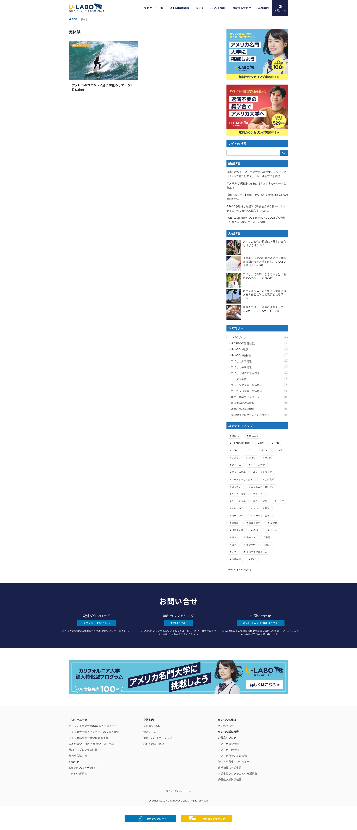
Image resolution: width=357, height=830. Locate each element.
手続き (273, 530)
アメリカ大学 (258, 465)
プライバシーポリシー (178, 791)
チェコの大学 (239, 501)
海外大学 (251, 537)
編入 (268, 544)
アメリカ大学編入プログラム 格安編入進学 (94, 731)
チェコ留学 (261, 501)
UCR (280, 450)
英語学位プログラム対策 (83, 749)
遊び (253, 559)
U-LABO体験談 (259, 349)
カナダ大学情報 (259, 379)
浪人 (234, 537)
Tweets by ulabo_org (238, 569)
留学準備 (251, 544)
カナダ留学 (268, 479)
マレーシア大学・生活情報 (259, 385)
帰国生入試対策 (78, 755)
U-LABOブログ (258, 337)
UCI (249, 450)
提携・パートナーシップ (157, 737)
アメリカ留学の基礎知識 (259, 373)
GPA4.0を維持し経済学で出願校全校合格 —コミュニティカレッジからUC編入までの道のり (257, 208)
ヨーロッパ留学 (261, 515)
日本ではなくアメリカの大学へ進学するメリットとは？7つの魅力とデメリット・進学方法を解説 (256, 174)
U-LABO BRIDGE (241, 443)
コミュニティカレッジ (262, 486)
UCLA (264, 450)
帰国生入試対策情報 (259, 402)
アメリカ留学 (239, 472)
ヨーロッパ (237, 515)
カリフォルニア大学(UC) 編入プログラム (93, 725)
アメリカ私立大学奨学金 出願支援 (89, 737)
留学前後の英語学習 (259, 408)
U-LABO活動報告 (259, 355)
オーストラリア (264, 472)
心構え (256, 530)
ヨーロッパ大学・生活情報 (259, 391)
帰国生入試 (237, 530)
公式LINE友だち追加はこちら (261, 622)
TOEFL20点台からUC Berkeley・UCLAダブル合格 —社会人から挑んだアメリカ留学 (256, 219)
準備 (268, 537)
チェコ (259, 494)
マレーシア (237, 508)
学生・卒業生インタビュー (259, 397)
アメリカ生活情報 (259, 367)
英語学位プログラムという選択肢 (259, 414)
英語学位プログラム (256, 552)
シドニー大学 (239, 494)
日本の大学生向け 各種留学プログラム (91, 743)
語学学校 (236, 559)
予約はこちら (178, 622)
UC (262, 443)
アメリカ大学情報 (259, 361)
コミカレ (236, 486)
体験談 (235, 523)
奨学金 (273, 523)
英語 (234, 552)
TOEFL (235, 436)
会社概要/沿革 (151, 725)
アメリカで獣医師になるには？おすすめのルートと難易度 (256, 185)
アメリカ (236, 465)
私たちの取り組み (153, 743)
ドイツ (280, 501)
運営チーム (149, 731)
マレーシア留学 (261, 508)
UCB (276, 443)
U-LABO (253, 436)
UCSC (251, 457)
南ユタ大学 (254, 523)
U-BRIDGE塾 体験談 (259, 343)
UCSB (235, 457)
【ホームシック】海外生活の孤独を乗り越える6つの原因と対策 (257, 197)
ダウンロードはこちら (96, 622)
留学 (234, 544)
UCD (234, 450)
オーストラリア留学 (242, 479)
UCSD (268, 457)
